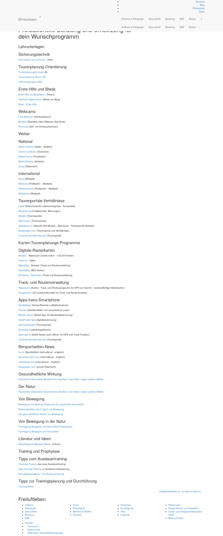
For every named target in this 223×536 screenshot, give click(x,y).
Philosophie (199, 8)
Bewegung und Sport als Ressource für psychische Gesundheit (51, 404)
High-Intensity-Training (30, 469)
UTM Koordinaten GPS (30, 81)
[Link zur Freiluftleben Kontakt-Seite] (18, 1)
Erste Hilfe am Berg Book (31, 94)
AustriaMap (24, 270)
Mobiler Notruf (25, 315)
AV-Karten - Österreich (30, 275)
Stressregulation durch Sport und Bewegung (41, 409)
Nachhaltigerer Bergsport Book (34, 444)
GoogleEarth (25, 292)
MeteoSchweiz (25, 161)
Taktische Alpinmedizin (30, 99)
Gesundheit (154, 18)
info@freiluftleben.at (169, 491)
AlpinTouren (24, 220)
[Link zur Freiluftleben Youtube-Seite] (20, 1)
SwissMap (23, 265)
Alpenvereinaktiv (26, 324)
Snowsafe (23, 329)
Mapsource (24, 287)
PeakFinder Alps (26, 319)
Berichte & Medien (82, 511)
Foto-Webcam (25, 116)
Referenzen (174, 505)
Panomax (23, 126)
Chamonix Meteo (27, 151)
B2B (182, 18)
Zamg (21, 166)
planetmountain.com (29, 357)
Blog (202, 5)
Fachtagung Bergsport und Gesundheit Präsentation (45, 426)
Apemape (23, 334)
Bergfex (22, 121)
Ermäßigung (126, 508)
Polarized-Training (27, 464)
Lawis (21, 206)
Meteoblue (23, 193)
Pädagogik (30, 508)
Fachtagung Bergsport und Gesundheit (38, 431)
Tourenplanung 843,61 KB (32, 77)
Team (202, 11)
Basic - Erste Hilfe (27, 104)
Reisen (192, 18)
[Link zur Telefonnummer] (19, 1)
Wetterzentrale (26, 188)
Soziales (200, 1)
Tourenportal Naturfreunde (32, 235)
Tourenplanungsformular (31, 72)
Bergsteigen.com (27, 230)
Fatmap (22, 310)
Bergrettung (24, 211)
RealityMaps (24, 305)
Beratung (170, 18)
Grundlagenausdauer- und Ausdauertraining (41, 473)
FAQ (122, 511)
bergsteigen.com (27, 366)
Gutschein (125, 505)
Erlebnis (29, 505)
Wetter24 (23, 183)
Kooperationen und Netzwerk (183, 508)
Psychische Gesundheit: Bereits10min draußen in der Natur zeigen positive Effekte (61, 379)
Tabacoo (22, 260)
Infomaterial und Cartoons (31, 59)
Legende (125, 514)
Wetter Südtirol (26, 146)
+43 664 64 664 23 (191, 491)
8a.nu (21, 352)
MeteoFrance (25, 156)
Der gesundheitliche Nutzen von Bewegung (40, 414)
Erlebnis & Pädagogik (133, 18)
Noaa (21, 178)
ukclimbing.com (26, 361)
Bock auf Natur (176, 518)
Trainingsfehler (26, 486)
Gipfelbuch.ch (25, 225)
